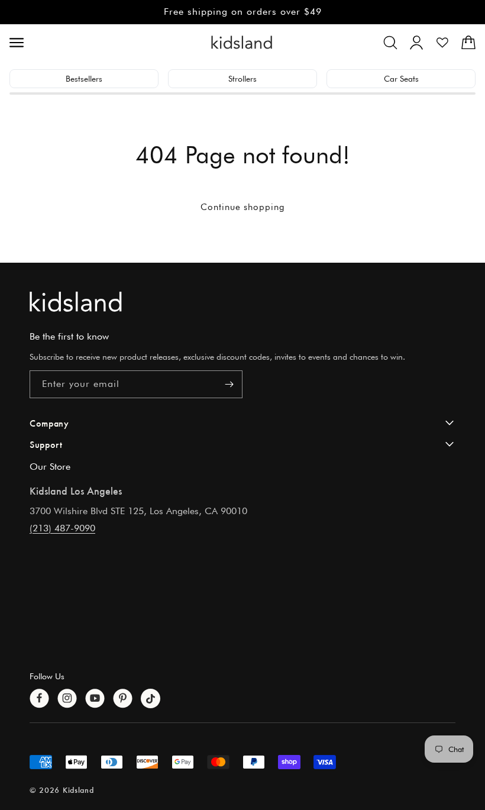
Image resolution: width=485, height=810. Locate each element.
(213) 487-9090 (62, 528)
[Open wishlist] (442, 43)
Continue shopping (243, 207)
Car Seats (401, 78)
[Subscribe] (229, 384)
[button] (390, 43)
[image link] (242, 301)
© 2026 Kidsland (62, 789)
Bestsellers (84, 78)
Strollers (242, 78)
